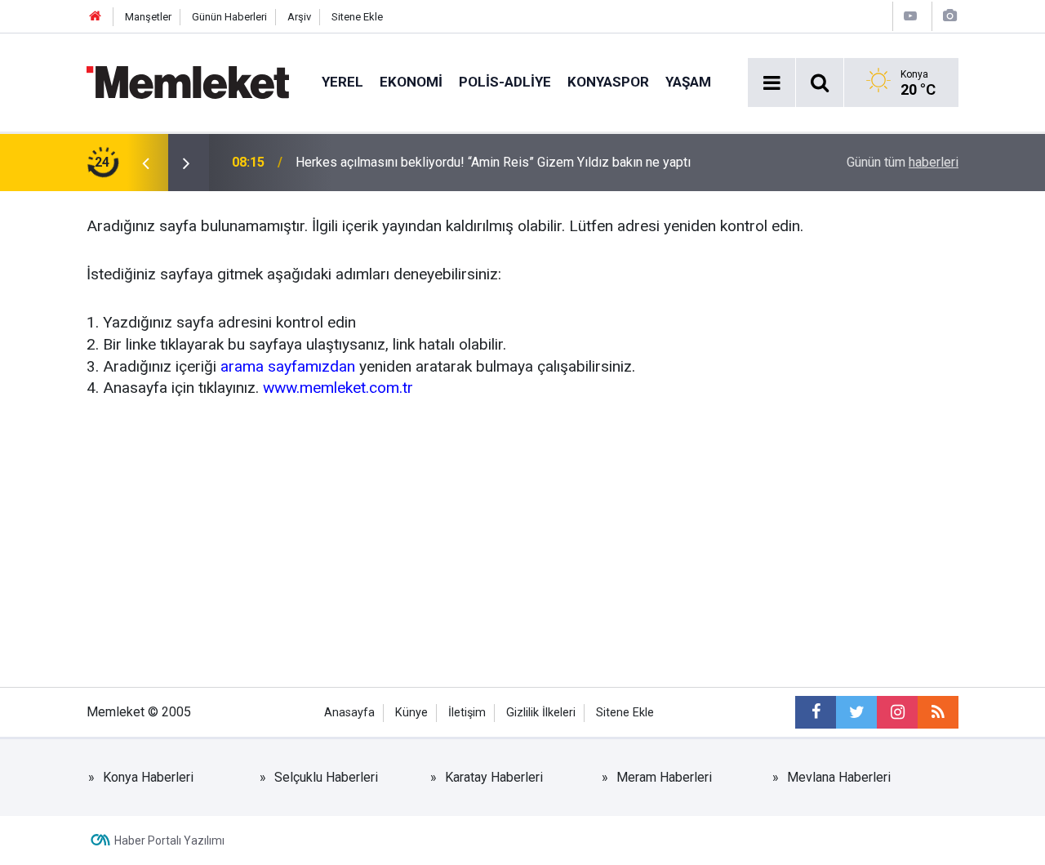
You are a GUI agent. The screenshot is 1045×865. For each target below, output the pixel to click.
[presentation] (145, 162)
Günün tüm (902, 162)
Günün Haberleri (229, 17)
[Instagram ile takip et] (897, 712)
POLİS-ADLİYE (505, 82)
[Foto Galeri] (949, 16)
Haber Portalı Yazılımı (169, 840)
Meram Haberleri (664, 777)
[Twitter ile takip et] (856, 712)
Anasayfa (349, 713)
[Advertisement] (522, 540)
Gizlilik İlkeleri (541, 713)
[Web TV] (910, 16)
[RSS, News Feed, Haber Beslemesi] (938, 712)
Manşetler (148, 17)
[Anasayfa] (95, 17)
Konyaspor (608, 82)
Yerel (342, 82)
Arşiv (299, 17)
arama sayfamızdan (287, 366)
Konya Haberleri (148, 777)
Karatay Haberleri (494, 777)
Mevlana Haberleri (839, 777)
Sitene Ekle (357, 17)
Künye (411, 713)
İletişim (467, 713)
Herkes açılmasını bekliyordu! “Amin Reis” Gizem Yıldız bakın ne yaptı (493, 162)
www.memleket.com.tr (338, 387)
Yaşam (688, 82)
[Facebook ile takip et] (815, 712)
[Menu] (771, 83)
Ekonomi (411, 82)
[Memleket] (188, 81)
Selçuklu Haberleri (326, 777)
